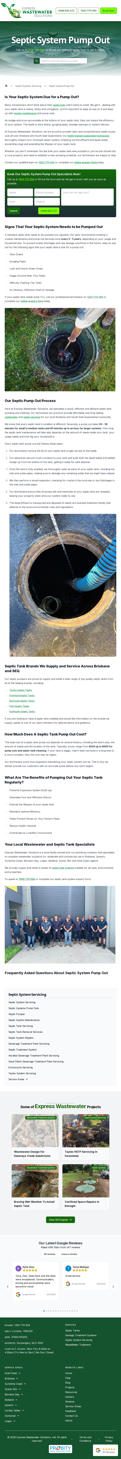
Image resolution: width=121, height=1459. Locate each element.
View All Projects (58, 1219)
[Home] (27, 10)
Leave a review (69, 1254)
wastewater (11, 417)
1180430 (28, 1331)
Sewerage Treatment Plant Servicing (28, 1043)
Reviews (69, 1401)
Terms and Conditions (85, 1439)
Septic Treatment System (22, 1049)
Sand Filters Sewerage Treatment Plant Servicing (35, 1061)
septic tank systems (63, 867)
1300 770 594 (89, 10)
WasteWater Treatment (78, 1344)
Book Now (108, 10)
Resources (71, 1392)
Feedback (70, 1411)
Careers (69, 1396)
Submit (13, 210)
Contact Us (71, 1415)
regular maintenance (25, 113)
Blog (67, 1382)
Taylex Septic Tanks (20, 690)
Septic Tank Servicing (20, 1025)
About (68, 1420)
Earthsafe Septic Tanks (22, 711)
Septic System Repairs (20, 1037)
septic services (31, 417)
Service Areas (73, 1406)
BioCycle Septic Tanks (22, 700)
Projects (69, 1387)
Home (68, 1373)
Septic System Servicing (21, 1002)
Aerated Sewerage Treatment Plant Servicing (33, 1055)
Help (68, 1377)
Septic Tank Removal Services (25, 1031)
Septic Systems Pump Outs (23, 1008)
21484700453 (19, 1337)
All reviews (49, 1254)
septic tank (59, 104)
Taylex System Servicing (22, 1073)
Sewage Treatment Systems (81, 1335)
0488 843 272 (66, 10)
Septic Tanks (72, 1330)
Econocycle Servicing (20, 1067)
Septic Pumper (16, 1014)
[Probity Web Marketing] (60, 1449)
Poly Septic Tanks (19, 706)
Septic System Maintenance (24, 1020)
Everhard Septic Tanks (22, 695)
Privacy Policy (109, 1439)
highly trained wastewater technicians (88, 135)
